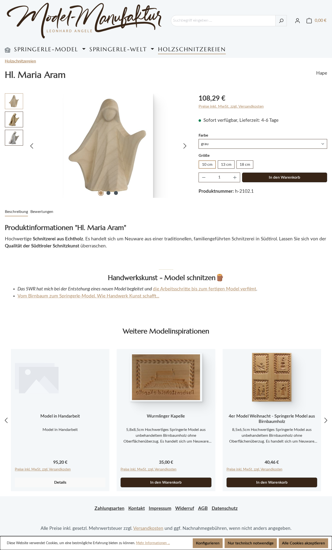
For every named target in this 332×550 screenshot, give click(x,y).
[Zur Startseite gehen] (84, 20)
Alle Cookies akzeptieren (303, 543)
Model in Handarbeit (60, 416)
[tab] (16, 212)
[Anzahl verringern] (204, 177)
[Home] (7, 49)
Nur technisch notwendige (251, 543)
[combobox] (223, 20)
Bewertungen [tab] (41, 212)
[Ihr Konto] (297, 21)
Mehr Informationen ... (153, 543)
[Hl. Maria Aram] (108, 145)
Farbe (203, 135)
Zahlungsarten (109, 508)
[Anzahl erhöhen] (235, 177)
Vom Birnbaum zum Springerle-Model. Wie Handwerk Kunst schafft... (88, 296)
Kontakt (136, 508)
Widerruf (184, 508)
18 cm (245, 164)
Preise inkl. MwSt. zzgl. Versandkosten (231, 106)
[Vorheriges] (31, 145)
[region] (97, 145)
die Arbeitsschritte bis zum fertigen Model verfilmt (204, 289)
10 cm (207, 164)
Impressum (160, 508)
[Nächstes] (185, 145)
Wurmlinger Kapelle (166, 416)
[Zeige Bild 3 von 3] (116, 193)
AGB (203, 508)
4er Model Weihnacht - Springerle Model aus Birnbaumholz (272, 419)
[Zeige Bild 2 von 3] (108, 193)
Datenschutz (225, 508)
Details (60, 482)
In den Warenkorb (284, 177)
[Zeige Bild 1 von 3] (101, 193)
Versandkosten (148, 528)
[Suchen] (281, 20)
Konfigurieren (207, 543)
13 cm (226, 164)
